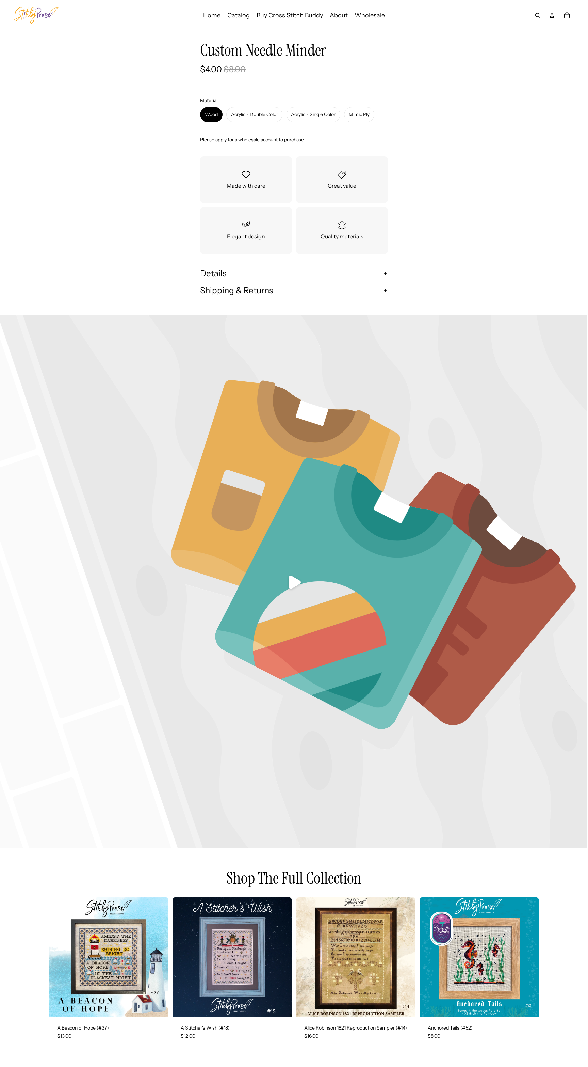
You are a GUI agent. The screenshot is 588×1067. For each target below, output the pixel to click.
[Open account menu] (551, 15)
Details (213, 273)
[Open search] (537, 15)
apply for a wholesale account (246, 140)
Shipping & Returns (236, 290)
